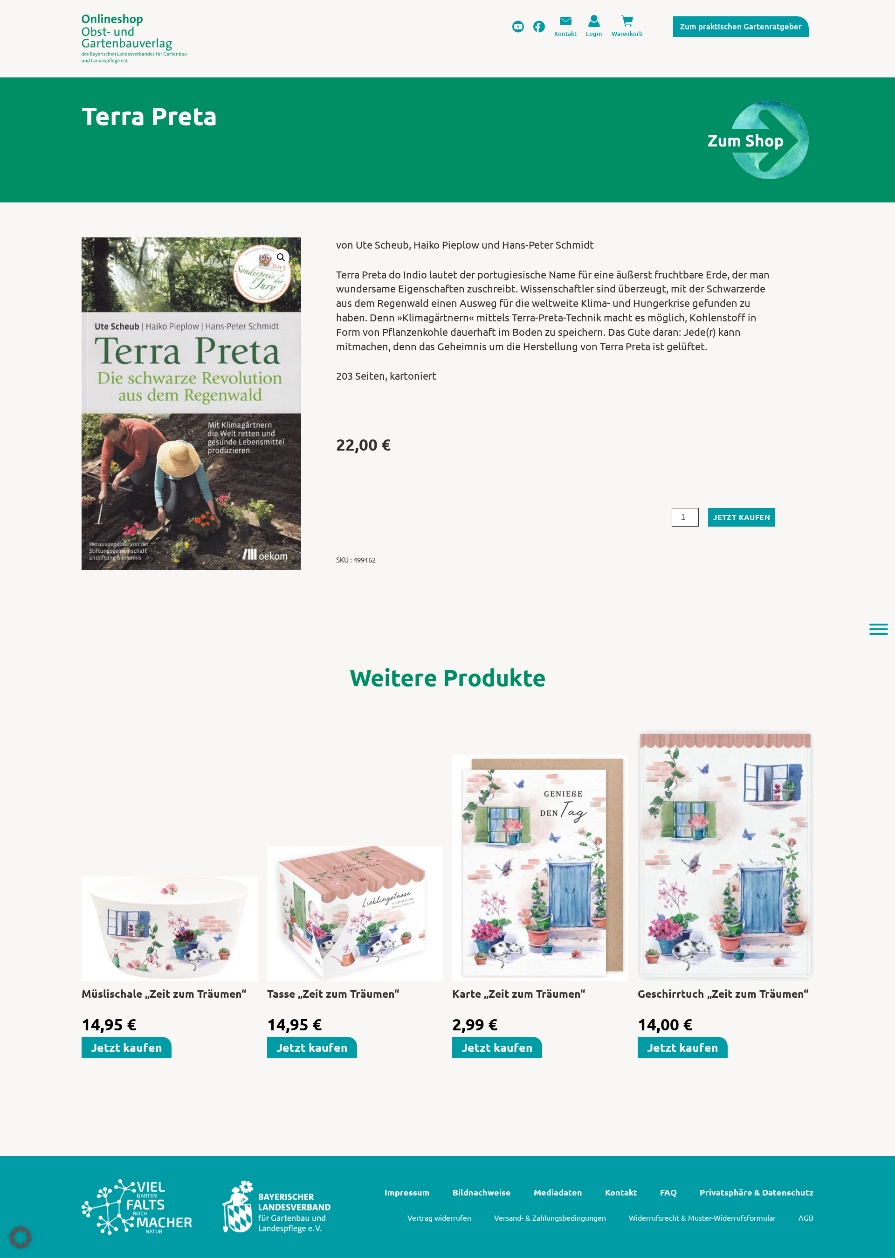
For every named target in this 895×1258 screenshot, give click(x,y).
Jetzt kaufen (741, 517)
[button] (281, 257)
